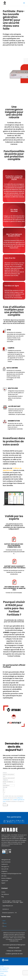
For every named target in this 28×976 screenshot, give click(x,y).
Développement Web (16, 873)
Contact (3, 892)
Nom (4, 776)
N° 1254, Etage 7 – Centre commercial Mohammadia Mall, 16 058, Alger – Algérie (13, 901)
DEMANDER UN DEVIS (11, 84)
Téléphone (5, 780)
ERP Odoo (3, 876)
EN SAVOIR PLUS (10, 90)
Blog (2, 896)
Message (5, 787)
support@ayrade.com (8, 905)
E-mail (4, 783)
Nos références (5, 894)
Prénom (5, 772)
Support (3, 883)
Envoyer (5, 805)
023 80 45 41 (6, 909)
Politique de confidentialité (14, 951)
